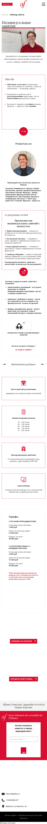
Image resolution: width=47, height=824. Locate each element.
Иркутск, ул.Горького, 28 (16, 806)
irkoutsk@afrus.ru (13, 794)
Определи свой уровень (21, 679)
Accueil (5, 14)
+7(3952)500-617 (12, 800)
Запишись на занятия (21, 641)
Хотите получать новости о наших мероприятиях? (23, 728)
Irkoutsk (6, 4)
